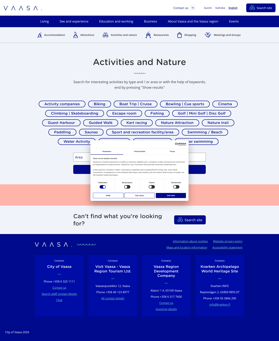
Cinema (225, 104)
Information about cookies (190, 241)
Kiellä (108, 195)
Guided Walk (100, 123)
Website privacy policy (227, 241)
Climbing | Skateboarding (74, 113)
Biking (99, 104)
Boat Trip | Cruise (135, 104)
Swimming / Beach (204, 132)
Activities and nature (124, 35)
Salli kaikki (171, 195)
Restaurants (161, 35)
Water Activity (77, 141)
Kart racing (136, 123)
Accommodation (54, 35)
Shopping (190, 35)
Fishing (157, 113)
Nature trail (218, 123)
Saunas (91, 132)
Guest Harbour (61, 123)
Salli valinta (139, 195)
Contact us (180, 8)
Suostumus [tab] (106, 151)
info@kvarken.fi (219, 304)
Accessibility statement (227, 247)
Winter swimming (196, 141)
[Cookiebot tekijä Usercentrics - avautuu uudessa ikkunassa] (176, 144)
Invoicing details (166, 309)
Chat (59, 300)
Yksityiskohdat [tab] (139, 151)
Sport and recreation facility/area (143, 132)
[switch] (127, 187)
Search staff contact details (59, 294)
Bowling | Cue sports (185, 104)
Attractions (87, 35)
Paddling (62, 132)
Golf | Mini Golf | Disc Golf (201, 113)
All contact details (112, 298)
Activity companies (62, 104)
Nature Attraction (177, 123)
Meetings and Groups (227, 35)
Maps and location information (186, 247)
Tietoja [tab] (172, 151)
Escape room (124, 113)
